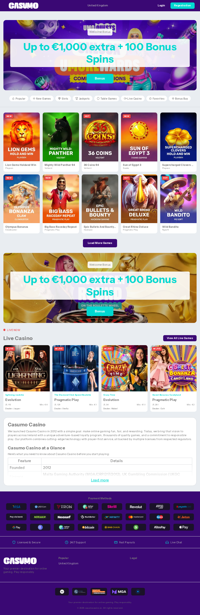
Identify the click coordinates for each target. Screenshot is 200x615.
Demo (24, 140)
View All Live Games (180, 338)
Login (161, 5)
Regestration (182, 5)
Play (23, 132)
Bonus (100, 78)
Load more (100, 480)
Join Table (28, 368)
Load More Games (100, 243)
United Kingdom (98, 5)
